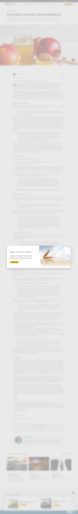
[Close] (69, 247)
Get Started (14, 262)
